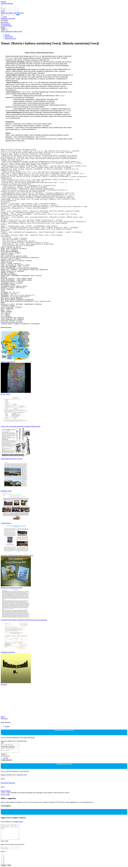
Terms (8, 794)
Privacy (3, 794)
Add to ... (4, 29)
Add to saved (18, 31)
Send (9, 865)
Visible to (4, 754)
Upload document (6, 13)
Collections (11, 18)
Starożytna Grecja (10, 38)
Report (3, 791)
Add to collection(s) (7, 31)
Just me (5, 758)
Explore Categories (7, 3)
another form (18, 821)
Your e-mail (4, 841)
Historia (7, 35)
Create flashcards (17, 13)
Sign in (3, 741)
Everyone (6, 756)
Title (2, 743)
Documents (4, 783)
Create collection (6, 760)
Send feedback (6, 806)
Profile (3, 27)
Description (8, 747)
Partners (8, 791)
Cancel (4, 865)
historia (7, 726)
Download (4, 718)
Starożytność (9, 36)
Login (3, 11)
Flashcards (4, 18)
